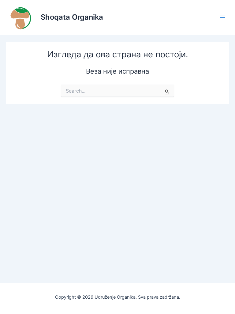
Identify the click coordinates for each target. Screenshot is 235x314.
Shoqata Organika (72, 17)
